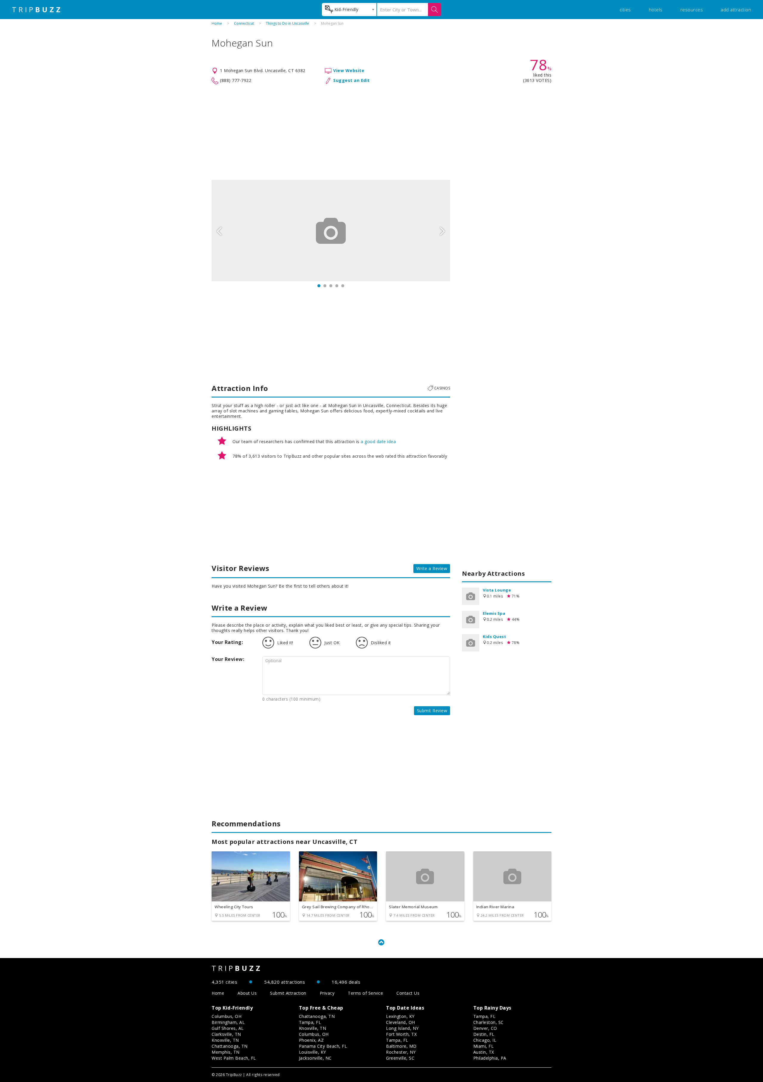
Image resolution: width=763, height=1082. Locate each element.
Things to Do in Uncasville (287, 23)
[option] (331, 230)
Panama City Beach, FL (323, 1046)
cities (625, 10)
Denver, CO (485, 1028)
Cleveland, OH (400, 1022)
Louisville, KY (312, 1052)
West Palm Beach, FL (234, 1058)
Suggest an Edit (351, 80)
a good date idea (378, 441)
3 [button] (330, 285)
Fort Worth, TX (401, 1034)
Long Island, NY (402, 1028)
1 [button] (318, 285)
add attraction (736, 10)
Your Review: (228, 659)
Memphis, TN (226, 1052)
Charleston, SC (488, 1022)
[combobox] (349, 9)
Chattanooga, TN (230, 1046)
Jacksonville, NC (315, 1058)
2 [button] (324, 285)
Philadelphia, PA (489, 1058)
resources (691, 10)
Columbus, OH (226, 1016)
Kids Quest (494, 636)
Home (217, 23)
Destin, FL (483, 1034)
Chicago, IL (485, 1040)
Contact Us (407, 993)
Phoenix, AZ (311, 1040)
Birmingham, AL (228, 1022)
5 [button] (342, 285)
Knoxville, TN (225, 1040)
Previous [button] (219, 230)
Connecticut (244, 23)
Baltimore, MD (401, 1046)
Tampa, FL (310, 1022)
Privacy (327, 993)
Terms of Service (365, 993)
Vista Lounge (497, 590)
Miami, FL (483, 1046)
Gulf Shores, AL (228, 1028)
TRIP (37, 9)
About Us (247, 993)
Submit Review (432, 710)
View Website (348, 70)
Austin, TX (483, 1052)
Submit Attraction (288, 993)
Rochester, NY (401, 1052)
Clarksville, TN (226, 1034)
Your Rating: (227, 642)
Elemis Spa (494, 613)
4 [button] (336, 285)
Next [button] (442, 230)
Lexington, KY (400, 1016)
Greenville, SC (400, 1058)
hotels (656, 10)
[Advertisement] (381, 132)
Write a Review (431, 568)
